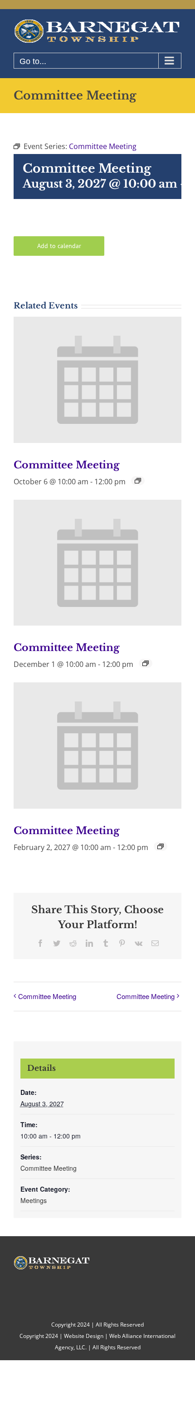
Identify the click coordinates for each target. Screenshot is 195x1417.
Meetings (33, 1200)
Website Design (83, 1336)
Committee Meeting (66, 465)
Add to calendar (59, 246)
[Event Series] (138, 480)
